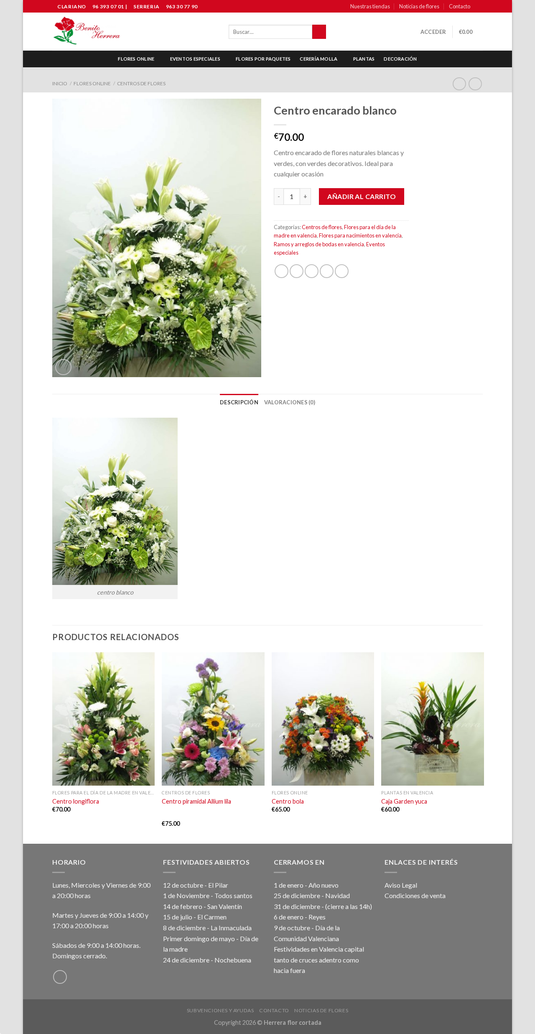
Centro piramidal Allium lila (196, 801)
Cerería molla (318, 58)
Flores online (136, 58)
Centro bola (288, 801)
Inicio (59, 83)
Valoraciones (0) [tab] (289, 402)
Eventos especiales (195, 58)
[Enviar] (319, 32)
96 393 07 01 (107, 6)
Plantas (364, 58)
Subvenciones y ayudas (220, 1010)
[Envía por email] (311, 271)
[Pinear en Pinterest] (327, 271)
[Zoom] (63, 367)
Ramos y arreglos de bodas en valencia (319, 244)
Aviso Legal (401, 885)
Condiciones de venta (415, 895)
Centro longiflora (75, 801)
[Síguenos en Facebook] (478, 7)
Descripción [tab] (239, 402)
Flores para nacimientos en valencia (360, 235)
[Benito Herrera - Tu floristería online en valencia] (87, 32)
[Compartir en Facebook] (281, 271)
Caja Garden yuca (404, 801)
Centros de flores (141, 83)
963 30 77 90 (182, 6)
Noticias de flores (419, 6)
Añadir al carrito (361, 196)
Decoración (400, 58)
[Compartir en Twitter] (296, 271)
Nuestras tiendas (370, 6)
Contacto (459, 6)
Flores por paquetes (263, 58)
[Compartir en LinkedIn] (342, 271)
